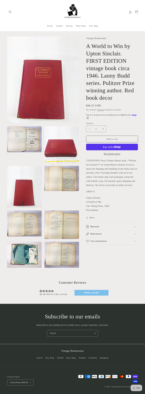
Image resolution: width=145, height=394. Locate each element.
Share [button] (91, 218)
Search (39, 358)
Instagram (104, 358)
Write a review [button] (91, 292)
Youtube (82, 358)
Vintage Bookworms (117, 386)
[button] (10, 12)
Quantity (89, 123)
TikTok (60, 358)
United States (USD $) (19, 382)
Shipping (100, 110)
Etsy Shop (49, 358)
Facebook (93, 358)
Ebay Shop (71, 358)
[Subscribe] (95, 333)
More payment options (112, 154)
